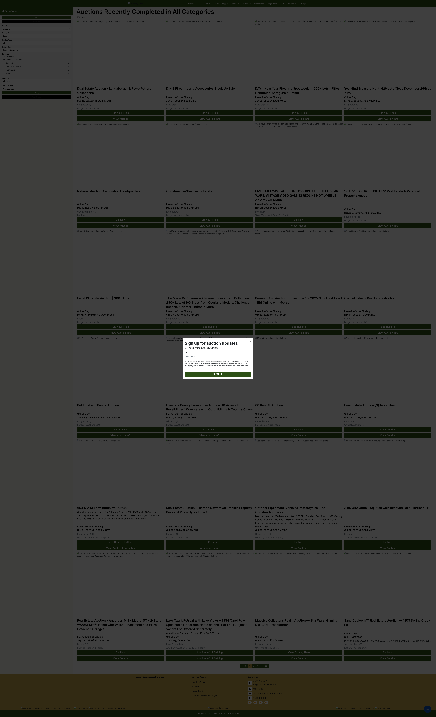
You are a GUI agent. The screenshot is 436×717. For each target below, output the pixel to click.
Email (187, 353)
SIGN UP (218, 374)
